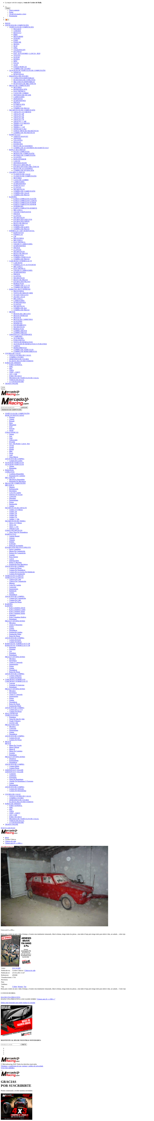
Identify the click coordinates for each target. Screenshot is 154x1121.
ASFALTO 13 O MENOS (22, 112)
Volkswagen (13, 440)
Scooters (12, 753)
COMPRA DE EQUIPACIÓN (23, 170)
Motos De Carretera (15, 751)
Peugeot (12, 417)
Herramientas (13, 785)
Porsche (11, 428)
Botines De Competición (17, 553)
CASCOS (16, 161)
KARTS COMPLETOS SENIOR (24, 204)
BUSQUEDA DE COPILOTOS (24, 80)
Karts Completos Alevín (17, 608)
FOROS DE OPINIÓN (13, 363)
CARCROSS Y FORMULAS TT (16, 681)
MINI (15, 61)
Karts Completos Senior (17, 613)
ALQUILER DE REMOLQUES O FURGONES (30, 344)
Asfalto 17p (13, 517)
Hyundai (12, 442)
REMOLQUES (18, 225)
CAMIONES (17, 336)
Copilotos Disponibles (16, 474)
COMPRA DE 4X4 (20, 308)
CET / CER (13, 374)
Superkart (12, 615)
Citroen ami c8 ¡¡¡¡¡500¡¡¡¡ (13, 843)
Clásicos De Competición (17, 581)
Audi (11, 455)
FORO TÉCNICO (15, 376)
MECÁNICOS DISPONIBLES (24, 82)
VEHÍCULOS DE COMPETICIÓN (21, 27)
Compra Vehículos (15, 676)
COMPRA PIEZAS (20, 333)
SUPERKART (18, 206)
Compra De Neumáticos (17, 570)
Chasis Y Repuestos (15, 625)
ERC (11, 368)
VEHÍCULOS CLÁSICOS (14, 576)
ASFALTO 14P (18, 114)
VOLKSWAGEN (19, 50)
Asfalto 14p (13, 511)
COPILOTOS (9, 472)
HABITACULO (10, 534)
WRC (11, 366)
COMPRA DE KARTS (21, 227)
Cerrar (8, 8)
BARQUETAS (18, 233)
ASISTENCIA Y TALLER (14, 770)
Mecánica (12, 659)
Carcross (12, 683)
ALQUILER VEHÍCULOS (14, 462)
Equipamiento (13, 760)
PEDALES (17, 142)
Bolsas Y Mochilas (15, 562)
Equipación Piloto (15, 706)
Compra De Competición (17, 598)
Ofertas (11, 466)
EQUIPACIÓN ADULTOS (22, 219)
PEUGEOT (17, 29)
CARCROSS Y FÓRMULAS (15, 679)
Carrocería (12, 496)
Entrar (11, 12)
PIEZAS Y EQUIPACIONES (15, 621)
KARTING (13, 197)
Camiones (12, 774)
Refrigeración (13, 489)
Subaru (11, 434)
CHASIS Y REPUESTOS (22, 212)
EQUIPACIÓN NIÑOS (21, 221)
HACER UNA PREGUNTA (10, 997)
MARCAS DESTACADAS (14, 415)
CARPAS (16, 346)
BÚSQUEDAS (18, 74)
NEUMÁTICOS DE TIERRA (15, 521)
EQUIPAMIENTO (19, 325)
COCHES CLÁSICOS (17, 172)
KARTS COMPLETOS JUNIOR (24, 202)
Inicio (7, 837)
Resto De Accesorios (16, 545)
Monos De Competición (17, 551)
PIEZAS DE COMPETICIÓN (19, 85)
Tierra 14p (12, 525)
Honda (11, 449)
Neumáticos (13, 594)
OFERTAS (17, 72)
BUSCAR (24, 407)
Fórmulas (12, 649)
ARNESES (17, 138)
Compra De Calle (15, 600)
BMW (15, 35)
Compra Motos (14, 766)
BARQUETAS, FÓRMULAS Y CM (17, 643)
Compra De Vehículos (16, 789)
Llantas (11, 506)
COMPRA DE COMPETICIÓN (24, 191)
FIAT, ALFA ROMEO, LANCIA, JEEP (26, 53)
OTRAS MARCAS (20, 67)
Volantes (12, 540)
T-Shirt (14, 987)
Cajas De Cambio (15, 493)
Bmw (11, 423)
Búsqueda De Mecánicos (17, 481)
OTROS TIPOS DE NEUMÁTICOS (26, 131)
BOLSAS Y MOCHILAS (22, 165)
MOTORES (17, 87)
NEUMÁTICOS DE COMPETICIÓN (22, 110)
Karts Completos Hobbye (17, 617)
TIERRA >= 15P (19, 127)
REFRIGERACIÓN (20, 89)
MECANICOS (10, 478)
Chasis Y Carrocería (15, 662)
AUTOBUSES (18, 338)
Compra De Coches (15, 461)
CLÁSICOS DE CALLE (21, 174)
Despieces (12, 759)
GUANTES (17, 157)
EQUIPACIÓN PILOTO (21, 282)
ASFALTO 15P (18, 116)
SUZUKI (16, 57)
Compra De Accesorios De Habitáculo (22, 572)
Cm (10, 651)
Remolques (13, 619)
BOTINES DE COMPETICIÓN (24, 155)
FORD (15, 40)
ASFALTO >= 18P (19, 121)
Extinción (12, 544)
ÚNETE (23, 1044)
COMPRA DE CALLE (21, 193)
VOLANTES (18, 140)
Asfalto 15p (13, 513)
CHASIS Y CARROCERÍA (22, 244)
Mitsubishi (12, 425)
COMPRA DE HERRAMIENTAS (25, 351)
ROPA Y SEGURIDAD (17, 150)
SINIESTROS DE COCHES (19, 359)
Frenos (11, 502)
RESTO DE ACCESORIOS (23, 146)
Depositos (12, 498)
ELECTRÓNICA (19, 91)
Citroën (11, 419)
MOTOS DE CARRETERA (23, 319)
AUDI (15, 65)
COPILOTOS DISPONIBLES (23, 78)
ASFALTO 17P (18, 119)
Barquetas (12, 647)
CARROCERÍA (19, 97)
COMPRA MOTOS (20, 331)
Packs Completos (15, 549)
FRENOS (16, 102)
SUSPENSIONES (19, 101)
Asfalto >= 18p (14, 519)
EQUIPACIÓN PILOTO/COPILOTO (18, 547)
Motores (12, 487)
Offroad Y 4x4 (14, 528)
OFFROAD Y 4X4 (19, 129)
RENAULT (17, 33)
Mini (10, 451)
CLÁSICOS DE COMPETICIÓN (24, 176)
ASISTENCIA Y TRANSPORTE (20, 334)
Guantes (12, 555)
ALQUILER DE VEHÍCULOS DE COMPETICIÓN (27, 70)
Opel (10, 438)
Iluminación (13, 504)
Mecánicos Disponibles (17, 479)
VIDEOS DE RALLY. (16, 380)
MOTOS (12, 312)
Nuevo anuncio (14, 10)
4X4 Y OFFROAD (11, 713)
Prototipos (12, 653)
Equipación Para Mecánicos (18, 564)
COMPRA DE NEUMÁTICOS (24, 133)
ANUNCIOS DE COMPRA (14, 459)
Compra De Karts (15, 640)
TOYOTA (16, 55)
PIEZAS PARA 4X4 (12, 725)
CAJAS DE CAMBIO (21, 93)
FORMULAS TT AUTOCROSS (24, 265)
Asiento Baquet (14, 536)
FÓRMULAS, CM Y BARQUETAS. (22, 231)
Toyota (11, 445)
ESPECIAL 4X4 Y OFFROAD (19, 289)
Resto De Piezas (14, 636)
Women (20, 987)
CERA (11, 370)
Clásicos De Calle (15, 579)
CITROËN (17, 31)
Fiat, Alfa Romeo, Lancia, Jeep (19, 444)
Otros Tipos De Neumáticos (18, 532)
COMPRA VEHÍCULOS (22, 257)
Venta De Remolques (16, 779)
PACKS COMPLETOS (21, 151)
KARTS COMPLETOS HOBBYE (25, 208)
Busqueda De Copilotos (17, 476)
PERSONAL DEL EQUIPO (18, 76)
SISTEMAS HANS (20, 163)
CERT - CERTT (14, 372)
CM (14, 236)
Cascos (11, 559)
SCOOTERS (17, 321)
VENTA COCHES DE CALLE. (20, 355)
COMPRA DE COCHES (21, 68)
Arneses (12, 538)
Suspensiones (13, 500)
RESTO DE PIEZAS (20, 223)
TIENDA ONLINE (11, 383)
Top (25, 987)
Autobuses (12, 775)
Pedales (11, 542)
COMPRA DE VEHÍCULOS (23, 349)
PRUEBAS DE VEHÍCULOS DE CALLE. (24, 378)
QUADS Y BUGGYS (20, 295)
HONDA (16, 59)
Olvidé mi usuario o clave (17, 14)
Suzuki (11, 447)
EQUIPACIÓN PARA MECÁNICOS (26, 167)
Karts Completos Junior (17, 611)
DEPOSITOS (18, 99)
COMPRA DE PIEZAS (21, 108)
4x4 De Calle (13, 723)
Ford (10, 427)
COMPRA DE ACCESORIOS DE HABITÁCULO (31, 148)
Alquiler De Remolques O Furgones (21, 781)
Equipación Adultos (15, 632)
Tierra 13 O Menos (15, 523)
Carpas (11, 783)
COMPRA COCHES (16, 357)
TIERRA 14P (18, 125)
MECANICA (18, 210)
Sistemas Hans (14, 560)
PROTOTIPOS (18, 238)
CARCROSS (17, 263)
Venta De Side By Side (17, 719)
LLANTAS (17, 106)
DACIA (16, 63)
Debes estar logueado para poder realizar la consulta (18, 1003)
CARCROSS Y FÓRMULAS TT (20, 261)
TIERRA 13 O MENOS (21, 123)
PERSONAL (9, 470)
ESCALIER (16, 968)
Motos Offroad (14, 747)
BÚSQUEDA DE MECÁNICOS (24, 84)
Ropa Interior (13, 557)
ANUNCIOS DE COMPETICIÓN (17, 25)
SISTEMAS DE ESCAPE (22, 95)
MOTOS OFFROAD (20, 316)
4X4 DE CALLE (19, 297)
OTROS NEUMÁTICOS (13, 530)
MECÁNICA (18, 240)
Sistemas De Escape (16, 494)
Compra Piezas (14, 768)
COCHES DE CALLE (13, 353)
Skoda (11, 430)
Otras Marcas (13, 457)
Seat (10, 436)
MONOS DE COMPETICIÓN (23, 153)
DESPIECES (17, 323)
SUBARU (16, 38)
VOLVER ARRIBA (8, 1068)
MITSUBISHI (18, 36)
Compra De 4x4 (14, 738)
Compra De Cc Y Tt (16, 709)
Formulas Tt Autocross (16, 685)
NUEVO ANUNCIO (8, 828)
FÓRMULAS (18, 234)
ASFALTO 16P (18, 118)
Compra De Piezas (15, 568)
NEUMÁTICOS (19, 189)
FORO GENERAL (15, 365)
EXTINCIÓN (18, 144)
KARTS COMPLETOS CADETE (25, 200)
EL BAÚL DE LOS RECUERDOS (21, 361)
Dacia (11, 453)
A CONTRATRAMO (16, 382)
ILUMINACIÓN (19, 104)
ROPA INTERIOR (19, 159)
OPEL (15, 48)
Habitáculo (12, 591)
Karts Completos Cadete (17, 610)
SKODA (16, 44)
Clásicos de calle (10, 841)
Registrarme (13, 16)
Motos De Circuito (15, 745)
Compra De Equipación (17, 574)
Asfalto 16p (13, 515)
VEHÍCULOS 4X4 (11, 715)
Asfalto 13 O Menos (16, 510)
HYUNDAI (17, 51)
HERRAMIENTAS (20, 348)
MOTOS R (17, 317)
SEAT (15, 46)
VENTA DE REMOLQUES (23, 342)
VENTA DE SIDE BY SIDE (23, 293)
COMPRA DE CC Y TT (21, 285)
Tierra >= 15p (13, 527)
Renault (11, 421)
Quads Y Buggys (15, 721)
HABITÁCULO (14, 134)
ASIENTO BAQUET (20, 136)
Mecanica (12, 623)
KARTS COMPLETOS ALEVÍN (24, 199)
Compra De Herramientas (17, 791)
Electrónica (13, 491)
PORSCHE (17, 42)
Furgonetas (13, 777)
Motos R (12, 749)
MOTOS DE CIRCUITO (22, 314)
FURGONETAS (19, 340)
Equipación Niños (15, 634)
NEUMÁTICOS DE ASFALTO (16, 508)
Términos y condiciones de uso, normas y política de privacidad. (22, 1066)
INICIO (7, 23)
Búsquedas (12, 468)
